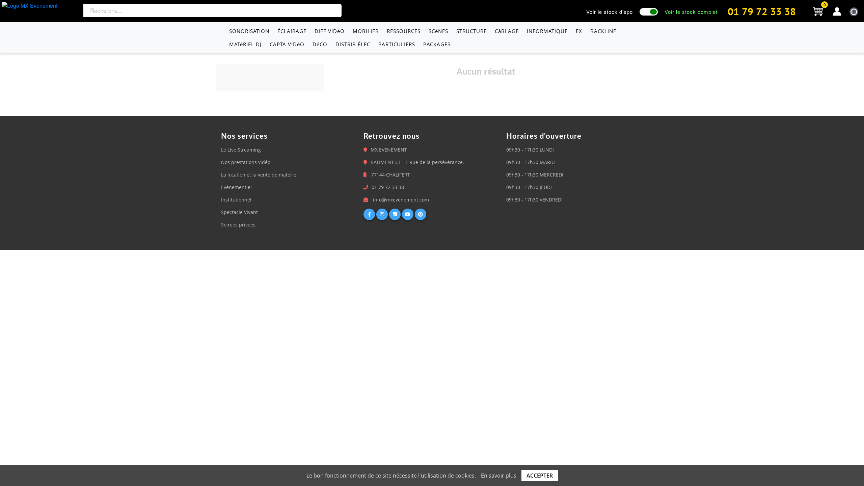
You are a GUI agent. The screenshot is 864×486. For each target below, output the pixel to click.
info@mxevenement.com (401, 199)
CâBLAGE (507, 31)
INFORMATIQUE (547, 31)
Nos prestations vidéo (245, 162)
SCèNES (438, 31)
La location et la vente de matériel (259, 174)
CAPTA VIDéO (287, 44)
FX (579, 31)
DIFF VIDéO (330, 31)
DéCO (320, 44)
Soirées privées (238, 224)
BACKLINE (603, 31)
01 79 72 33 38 (762, 11)
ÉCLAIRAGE (291, 31)
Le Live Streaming (241, 149)
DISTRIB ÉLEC (352, 44)
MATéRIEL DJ (245, 44)
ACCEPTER (539, 475)
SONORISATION (249, 31)
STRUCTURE (471, 31)
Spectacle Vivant (239, 212)
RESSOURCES (404, 31)
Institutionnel (236, 199)
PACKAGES (437, 44)
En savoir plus (498, 475)
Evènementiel (236, 187)
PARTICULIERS (396, 44)
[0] (817, 11)
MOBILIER (366, 31)
